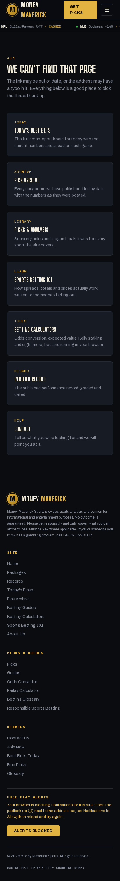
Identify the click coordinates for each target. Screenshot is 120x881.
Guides (13, 673)
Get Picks (76, 10)
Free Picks (16, 765)
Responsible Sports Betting (33, 708)
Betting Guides (21, 608)
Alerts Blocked (33, 831)
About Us (16, 634)
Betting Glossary (23, 699)
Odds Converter (22, 682)
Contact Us (18, 738)
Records (15, 581)
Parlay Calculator (23, 690)
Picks (12, 664)
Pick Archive (18, 599)
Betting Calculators (26, 616)
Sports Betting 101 (25, 625)
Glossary (15, 773)
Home (12, 563)
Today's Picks (20, 590)
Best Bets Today (23, 756)
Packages (16, 572)
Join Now (15, 747)
